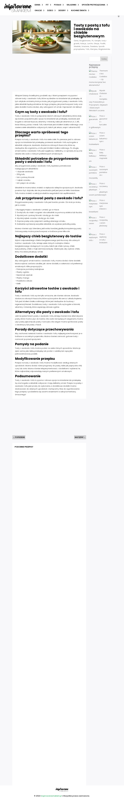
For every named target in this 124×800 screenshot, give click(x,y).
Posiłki (57, 5)
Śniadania (94, 46)
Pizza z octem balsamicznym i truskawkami (36, 608)
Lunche (90, 43)
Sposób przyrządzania (93, 5)
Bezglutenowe (85, 40)
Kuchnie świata (79, 11)
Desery (62, 11)
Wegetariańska (104, 49)
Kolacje (83, 43)
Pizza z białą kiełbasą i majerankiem (32, 692)
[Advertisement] (49, 73)
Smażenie (85, 46)
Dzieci (50, 11)
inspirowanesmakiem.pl (51, 796)
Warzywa (93, 49)
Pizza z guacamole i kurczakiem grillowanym (36, 524)
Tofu (87, 49)
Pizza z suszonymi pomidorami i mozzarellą (36, 775)
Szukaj (104, 59)
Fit (47, 5)
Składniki (71, 5)
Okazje (38, 11)
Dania (37, 5)
